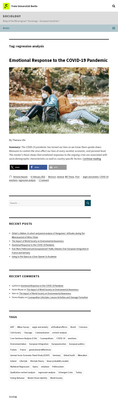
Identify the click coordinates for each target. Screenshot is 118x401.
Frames (13, 349)
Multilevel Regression (19, 366)
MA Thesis (69, 176)
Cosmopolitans (46, 338)
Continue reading (92, 158)
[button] (19, 167)
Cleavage (28, 332)
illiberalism (82, 355)
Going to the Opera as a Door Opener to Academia (34, 256)
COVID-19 (104, 176)
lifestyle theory (37, 361)
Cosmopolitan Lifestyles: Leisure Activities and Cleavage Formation (58, 297)
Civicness (83, 327)
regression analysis (27, 180)
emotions (13, 180)
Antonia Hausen (20, 176)
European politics (77, 344)
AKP (12, 327)
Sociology (12, 16)
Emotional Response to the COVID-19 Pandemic (58, 60)
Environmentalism (18, 344)
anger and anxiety (91, 176)
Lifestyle (23, 361)
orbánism (45, 366)
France (23, 349)
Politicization (58, 366)
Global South (69, 355)
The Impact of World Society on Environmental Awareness (38, 241)
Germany (57, 355)
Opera (35, 366)
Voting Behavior (17, 378)
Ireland (13, 361)
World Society (56, 378)
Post (77, 176)
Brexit (73, 327)
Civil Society (15, 332)
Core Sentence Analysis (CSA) (23, 338)
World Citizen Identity (37, 378)
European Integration (38, 344)
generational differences (40, 349)
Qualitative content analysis (22, 372)
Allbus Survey (23, 327)
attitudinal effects (59, 327)
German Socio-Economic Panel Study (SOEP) (30, 355)
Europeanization (59, 344)
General (60, 176)
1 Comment (44, 180)
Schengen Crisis (65, 372)
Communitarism (42, 332)
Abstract (52, 176)
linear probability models (58, 361)
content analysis (59, 332)
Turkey (79, 372)
